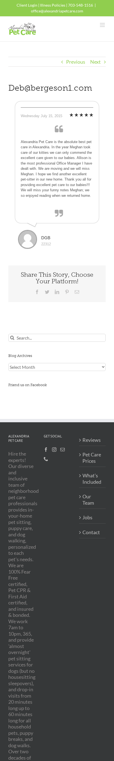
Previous (75, 62)
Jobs (87, 517)
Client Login (27, 5)
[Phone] (46, 459)
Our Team (88, 499)
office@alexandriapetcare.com (57, 11)
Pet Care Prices (91, 457)
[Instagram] (54, 449)
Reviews (91, 440)
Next (95, 62)
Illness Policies (52, 5)
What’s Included (91, 478)
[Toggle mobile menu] (103, 25)
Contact (91, 532)
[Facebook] (46, 449)
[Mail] (62, 449)
